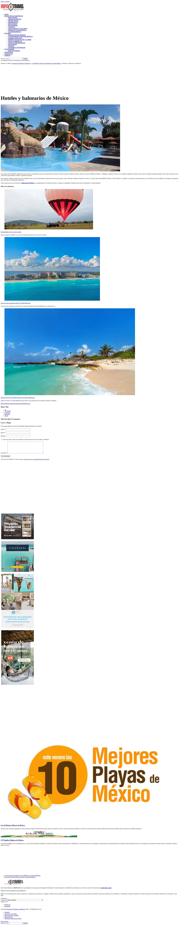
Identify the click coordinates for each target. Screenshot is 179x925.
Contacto (7, 912)
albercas (3, 403)
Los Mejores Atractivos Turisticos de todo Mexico (46, 63)
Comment (4, 453)
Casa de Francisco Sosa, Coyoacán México (20, 877)
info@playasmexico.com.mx (12, 918)
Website (3, 436)
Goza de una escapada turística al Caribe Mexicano (15, 303)
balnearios (8, 403)
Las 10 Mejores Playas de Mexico (13, 825)
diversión (19, 403)
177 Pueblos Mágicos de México (12, 840)
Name (3, 429)
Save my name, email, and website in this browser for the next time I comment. (26, 439)
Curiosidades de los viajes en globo (11, 232)
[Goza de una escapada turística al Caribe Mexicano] (52, 300)
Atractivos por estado (10, 913)
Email (3, 432)
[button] (7, 55)
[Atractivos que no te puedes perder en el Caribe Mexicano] (69, 394)
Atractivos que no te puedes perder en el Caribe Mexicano (18, 397)
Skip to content (5, 1)
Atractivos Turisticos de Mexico (21, 63)
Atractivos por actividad (11, 915)
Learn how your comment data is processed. (36, 459)
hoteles (24, 403)
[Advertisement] (57, 79)
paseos (28, 403)
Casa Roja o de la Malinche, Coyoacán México (22, 875)
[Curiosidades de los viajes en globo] (48, 229)
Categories (4, 900)
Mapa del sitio (8, 917)
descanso (14, 403)
